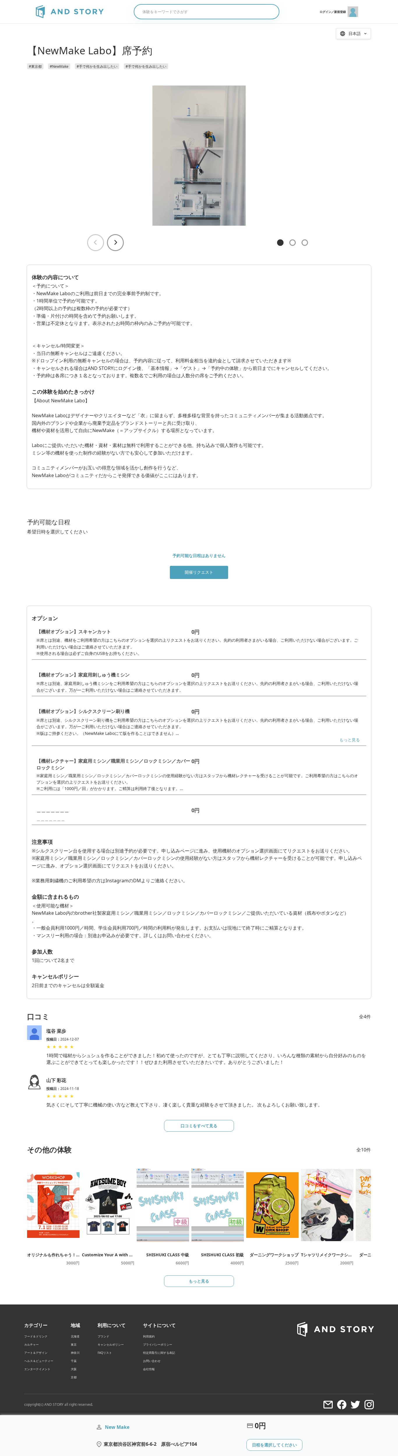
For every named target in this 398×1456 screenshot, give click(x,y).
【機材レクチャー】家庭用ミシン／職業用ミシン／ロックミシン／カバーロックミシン (113, 764)
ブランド (103, 1336)
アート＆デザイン (35, 1353)
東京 (74, 1344)
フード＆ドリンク (35, 1336)
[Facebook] (341, 1404)
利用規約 (149, 1336)
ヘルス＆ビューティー (38, 1361)
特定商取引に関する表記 (159, 1353)
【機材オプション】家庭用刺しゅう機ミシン (83, 675)
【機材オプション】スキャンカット (73, 631)
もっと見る (349, 739)
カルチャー (31, 1344)
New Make (117, 1427)
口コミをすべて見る (199, 1125)
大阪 (74, 1369)
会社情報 (149, 1369)
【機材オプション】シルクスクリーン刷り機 (83, 711)
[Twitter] (355, 1404)
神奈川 (75, 1353)
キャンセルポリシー (111, 1344)
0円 (195, 631)
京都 (74, 1377)
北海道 (75, 1336)
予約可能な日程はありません (199, 555)
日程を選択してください (274, 1445)
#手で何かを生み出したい (97, 66)
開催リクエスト (199, 572)
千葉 (74, 1361)
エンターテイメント (37, 1369)
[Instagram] (369, 1404)
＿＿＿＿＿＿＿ (52, 810)
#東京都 (35, 66)
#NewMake (59, 66)
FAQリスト (105, 1353)
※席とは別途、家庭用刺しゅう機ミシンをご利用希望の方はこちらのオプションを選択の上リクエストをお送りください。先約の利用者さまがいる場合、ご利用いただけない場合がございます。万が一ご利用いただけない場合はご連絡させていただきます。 (197, 687)
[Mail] (328, 1404)
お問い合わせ (152, 1361)
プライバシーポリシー (157, 1344)
